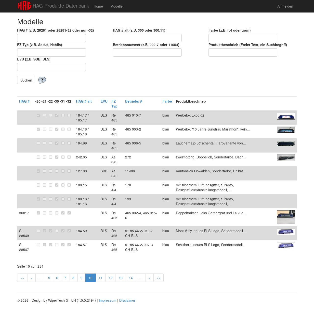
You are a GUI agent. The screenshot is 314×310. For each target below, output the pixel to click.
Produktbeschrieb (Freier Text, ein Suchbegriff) (248, 44)
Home (98, 6)
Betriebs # (133, 101)
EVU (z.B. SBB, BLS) (34, 59)
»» (158, 277)
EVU (104, 101)
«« (22, 277)
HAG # (24, 101)
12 (111, 277)
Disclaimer (127, 300)
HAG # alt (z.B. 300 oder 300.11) (139, 30)
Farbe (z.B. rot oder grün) (230, 30)
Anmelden (285, 6)
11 (101, 277)
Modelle (116, 6)
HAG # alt (84, 101)
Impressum (107, 300)
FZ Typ (114, 103)
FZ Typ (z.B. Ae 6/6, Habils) (39, 44)
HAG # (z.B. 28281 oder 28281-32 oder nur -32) (55, 30)
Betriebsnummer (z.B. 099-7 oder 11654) (146, 44)
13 (121, 277)
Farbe (167, 101)
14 (131, 277)
